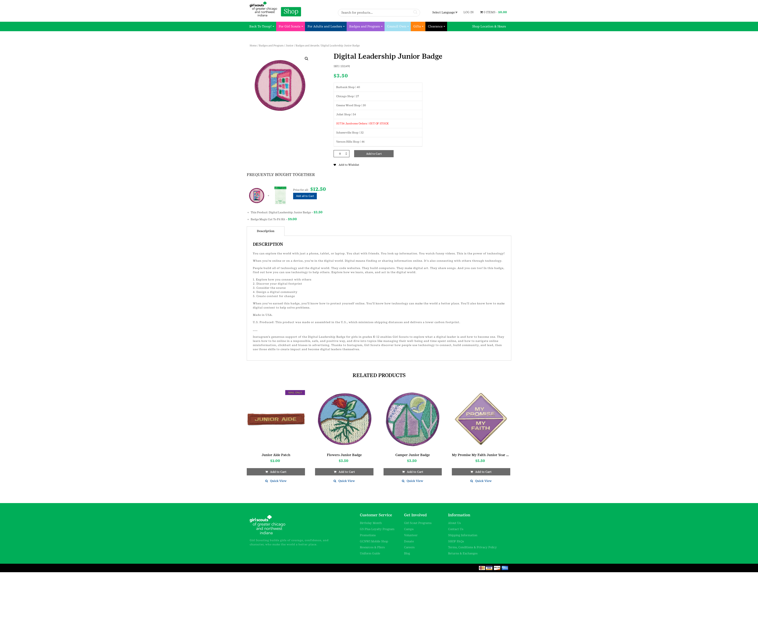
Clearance (435, 26)
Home (253, 45)
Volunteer (411, 535)
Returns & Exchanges (463, 553)
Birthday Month (371, 523)
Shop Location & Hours (489, 26)
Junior (290, 45)
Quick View (278, 481)
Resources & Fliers (372, 547)
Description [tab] (265, 231)
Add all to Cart (305, 196)
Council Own (396, 26)
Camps (409, 529)
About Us (454, 523)
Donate (409, 541)
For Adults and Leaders (325, 26)
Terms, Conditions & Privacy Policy (472, 547)
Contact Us (455, 529)
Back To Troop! (260, 26)
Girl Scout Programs (418, 523)
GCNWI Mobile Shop (374, 541)
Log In (468, 12)
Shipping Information (462, 535)
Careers (409, 547)
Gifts (417, 26)
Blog (407, 553)
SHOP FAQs (456, 541)
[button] (306, 58)
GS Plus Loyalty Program (377, 529)
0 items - (495, 12)
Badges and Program (364, 26)
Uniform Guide (370, 553)
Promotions (368, 535)
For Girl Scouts (289, 26)
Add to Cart (374, 153)
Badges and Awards (307, 45)
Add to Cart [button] (278, 471)
